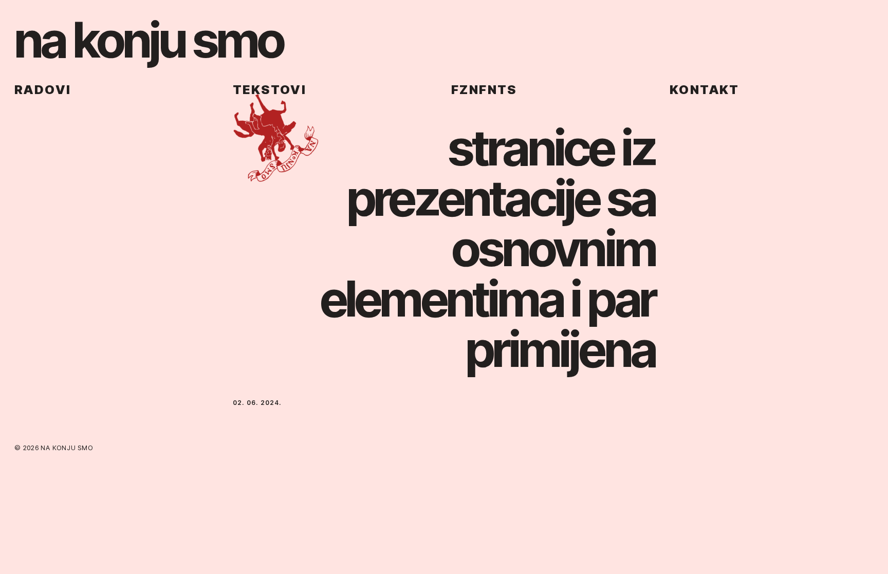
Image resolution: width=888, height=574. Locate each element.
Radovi (42, 89)
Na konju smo (148, 39)
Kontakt (704, 89)
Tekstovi (269, 89)
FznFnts (484, 89)
